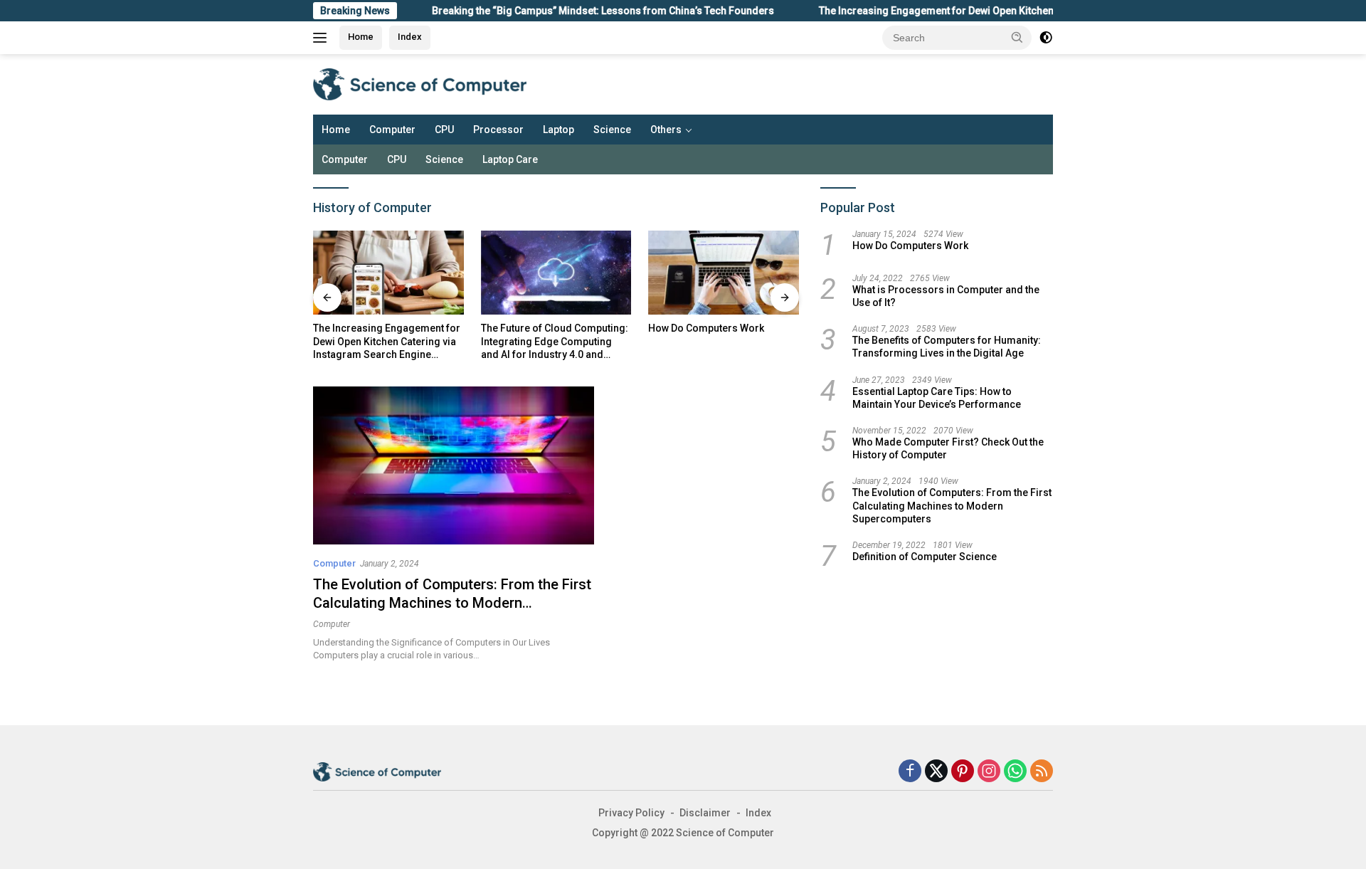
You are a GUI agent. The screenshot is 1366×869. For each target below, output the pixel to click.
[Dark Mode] (1046, 38)
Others (666, 129)
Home (361, 36)
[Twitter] (936, 771)
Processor (498, 129)
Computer (392, 129)
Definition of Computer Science (924, 556)
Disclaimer (705, 812)
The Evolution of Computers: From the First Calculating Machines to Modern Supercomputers (452, 603)
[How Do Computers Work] (723, 273)
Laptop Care (510, 159)
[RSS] (1041, 771)
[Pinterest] (962, 771)
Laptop (558, 129)
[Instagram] (989, 771)
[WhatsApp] (1015, 771)
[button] (1017, 37)
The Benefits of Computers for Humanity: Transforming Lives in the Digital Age (946, 347)
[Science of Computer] (419, 83)
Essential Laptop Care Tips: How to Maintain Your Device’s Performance (936, 398)
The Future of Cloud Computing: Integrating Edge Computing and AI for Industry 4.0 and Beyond (554, 341)
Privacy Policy (631, 812)
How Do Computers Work (706, 328)
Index (410, 36)
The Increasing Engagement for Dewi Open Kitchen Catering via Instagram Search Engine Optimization (1031, 10)
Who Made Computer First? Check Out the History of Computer (948, 448)
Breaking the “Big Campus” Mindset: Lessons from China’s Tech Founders (578, 10)
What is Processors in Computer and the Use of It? (945, 296)
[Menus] (322, 38)
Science (612, 129)
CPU (444, 129)
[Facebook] (910, 771)
